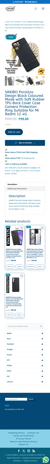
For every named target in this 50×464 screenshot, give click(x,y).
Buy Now (19, 262)
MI (12, 22)
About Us (24, 440)
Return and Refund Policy (23, 438)
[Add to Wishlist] (22, 224)
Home (7, 22)
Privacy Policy (23, 435)
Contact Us (33, 429)
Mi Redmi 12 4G (19, 22)
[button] (42, 54)
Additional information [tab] (17, 185)
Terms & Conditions (23, 432)
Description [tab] (12, 180)
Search (31, 395)
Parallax (37, 167)
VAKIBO (14, 170)
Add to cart (14, 128)
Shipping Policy (16, 429)
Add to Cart (10, 262)
